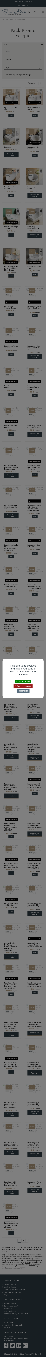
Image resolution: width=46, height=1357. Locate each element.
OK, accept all (24, 681)
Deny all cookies (23, 686)
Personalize (23, 691)
